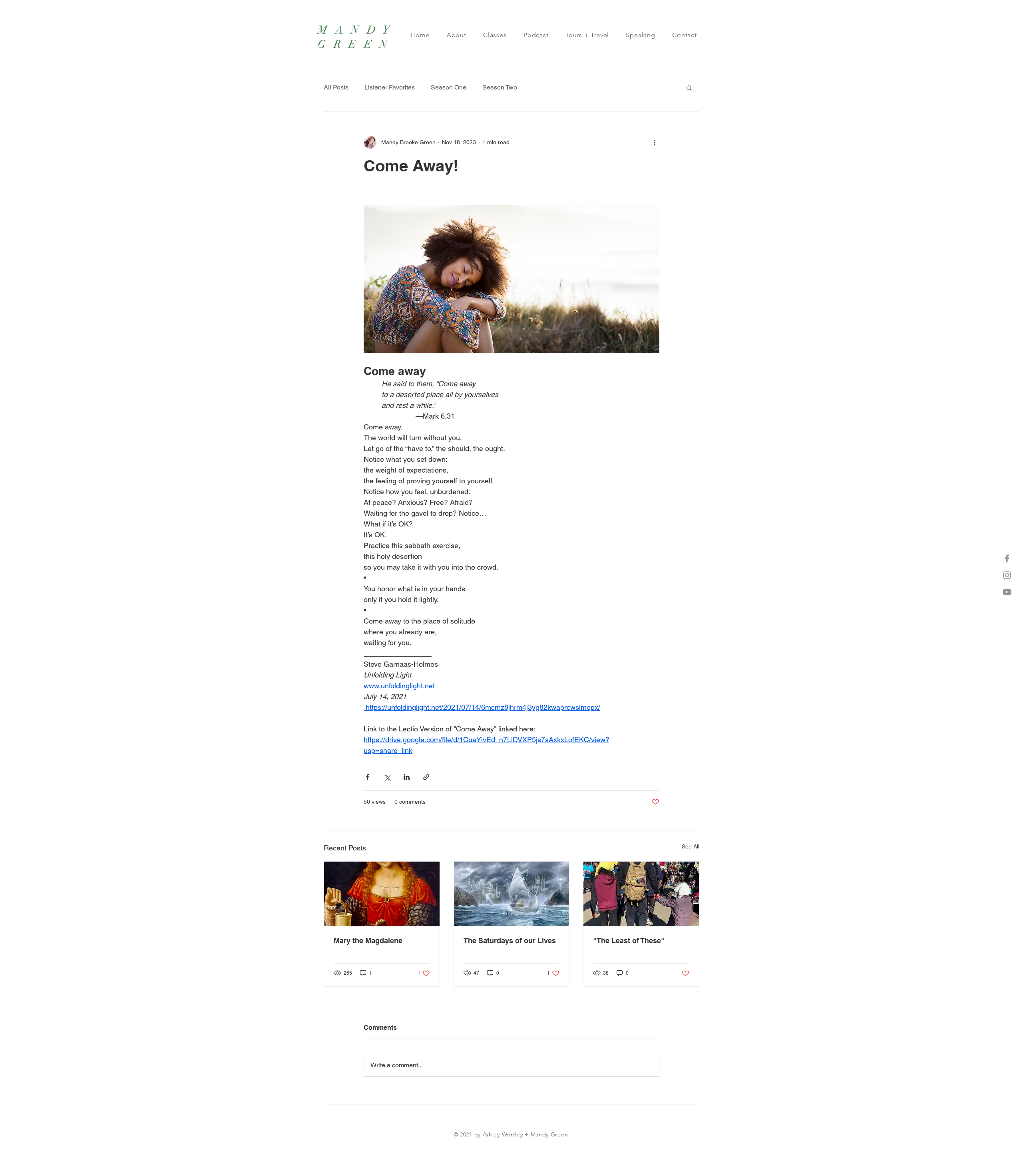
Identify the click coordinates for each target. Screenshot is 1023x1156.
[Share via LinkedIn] (406, 777)
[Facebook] (1007, 558)
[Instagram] (1007, 575)
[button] (689, 87)
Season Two (499, 87)
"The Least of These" (629, 940)
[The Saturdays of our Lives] (511, 894)
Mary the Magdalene (368, 940)
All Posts (336, 87)
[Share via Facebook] (367, 777)
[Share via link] (426, 777)
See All (690, 846)
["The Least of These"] (641, 894)
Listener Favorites (389, 87)
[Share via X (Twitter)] (387, 777)
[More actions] (654, 142)
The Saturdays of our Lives (510, 940)
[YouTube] (1007, 592)
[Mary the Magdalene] (382, 894)
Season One (448, 87)
